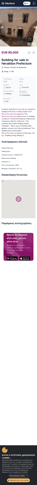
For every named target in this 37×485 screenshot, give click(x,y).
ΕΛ (27, 3)
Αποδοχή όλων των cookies (19, 480)
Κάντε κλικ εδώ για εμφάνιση (24, 109)
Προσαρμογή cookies (17, 476)
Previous (2, 27)
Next (35, 27)
